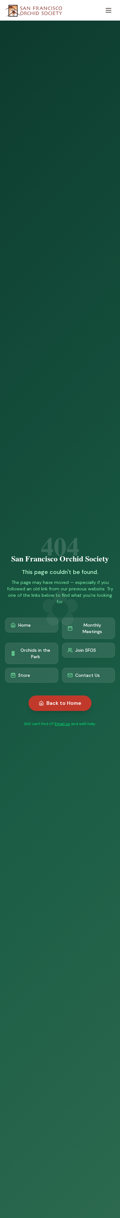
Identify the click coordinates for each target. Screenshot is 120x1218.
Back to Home (63, 703)
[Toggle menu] (108, 10)
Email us (62, 723)
